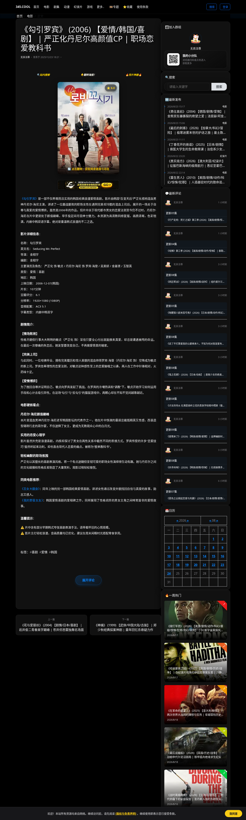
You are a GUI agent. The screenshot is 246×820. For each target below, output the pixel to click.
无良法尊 (25, 57)
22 (213, 565)
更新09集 (171, 429)
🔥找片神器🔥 (133, 74)
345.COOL (23, 7)
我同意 (233, 813)
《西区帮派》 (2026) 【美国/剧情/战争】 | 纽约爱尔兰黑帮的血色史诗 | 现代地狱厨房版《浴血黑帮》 (195, 282)
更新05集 (171, 213)
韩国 (53, 552)
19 (187, 565)
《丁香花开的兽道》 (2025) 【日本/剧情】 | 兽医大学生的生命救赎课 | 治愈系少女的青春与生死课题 (196, 146)
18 (178, 565)
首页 (20, 16)
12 (187, 556)
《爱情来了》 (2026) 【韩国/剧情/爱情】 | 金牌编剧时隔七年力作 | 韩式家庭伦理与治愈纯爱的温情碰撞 (195, 436)
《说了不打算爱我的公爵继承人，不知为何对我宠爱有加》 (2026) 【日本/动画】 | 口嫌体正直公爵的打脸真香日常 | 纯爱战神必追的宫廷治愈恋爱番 (194, 344)
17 (169, 565)
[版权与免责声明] (126, 813)
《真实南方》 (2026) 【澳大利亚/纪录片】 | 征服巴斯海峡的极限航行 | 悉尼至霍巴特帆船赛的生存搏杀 (196, 163)
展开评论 (88, 580)
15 (213, 556)
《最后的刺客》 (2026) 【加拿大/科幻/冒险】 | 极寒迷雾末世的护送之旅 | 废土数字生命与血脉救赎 (196, 130)
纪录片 (223, 156)
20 (195, 565)
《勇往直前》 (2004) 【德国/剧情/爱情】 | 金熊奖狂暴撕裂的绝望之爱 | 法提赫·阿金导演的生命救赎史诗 (197, 113)
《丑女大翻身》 (30, 489)
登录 (225, 7)
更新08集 (171, 275)
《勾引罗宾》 (29, 198)
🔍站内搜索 (43, 74)
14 (204, 556)
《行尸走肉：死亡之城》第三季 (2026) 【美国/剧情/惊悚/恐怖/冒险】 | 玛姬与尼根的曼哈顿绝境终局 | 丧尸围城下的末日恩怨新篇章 (195, 220)
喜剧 (34, 552)
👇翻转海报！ (88, 74)
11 (178, 556)
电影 (30, 16)
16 (222, 556)
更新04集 (171, 244)
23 (222, 565)
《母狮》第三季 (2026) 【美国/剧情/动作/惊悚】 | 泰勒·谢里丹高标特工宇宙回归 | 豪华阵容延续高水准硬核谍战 (195, 251)
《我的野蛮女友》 (32, 500)
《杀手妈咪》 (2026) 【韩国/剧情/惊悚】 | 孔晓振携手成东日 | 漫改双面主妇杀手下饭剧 (195, 467)
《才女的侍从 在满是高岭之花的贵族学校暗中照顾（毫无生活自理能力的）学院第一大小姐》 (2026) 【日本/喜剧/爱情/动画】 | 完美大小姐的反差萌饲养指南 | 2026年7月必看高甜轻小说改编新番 (195, 405)
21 (204, 565)
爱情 (43, 552)
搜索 (212, 7)
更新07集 (171, 491)
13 (195, 556)
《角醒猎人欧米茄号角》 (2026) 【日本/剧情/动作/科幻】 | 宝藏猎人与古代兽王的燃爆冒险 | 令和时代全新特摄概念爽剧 (195, 313)
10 (169, 556)
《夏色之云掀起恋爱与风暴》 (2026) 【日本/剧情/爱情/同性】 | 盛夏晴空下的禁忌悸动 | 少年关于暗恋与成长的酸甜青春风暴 (195, 498)
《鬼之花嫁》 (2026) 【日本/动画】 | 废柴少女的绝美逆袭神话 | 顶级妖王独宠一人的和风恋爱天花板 (195, 374)
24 (169, 573)
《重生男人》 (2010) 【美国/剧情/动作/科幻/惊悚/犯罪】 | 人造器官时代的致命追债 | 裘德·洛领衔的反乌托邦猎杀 (196, 179)
